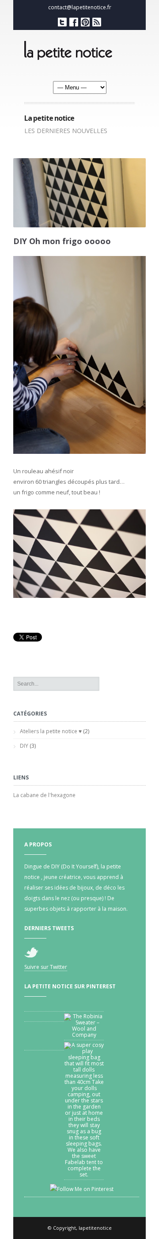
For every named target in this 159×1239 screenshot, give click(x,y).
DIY (24, 745)
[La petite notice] (79, 53)
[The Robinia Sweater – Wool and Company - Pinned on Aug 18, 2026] (84, 1025)
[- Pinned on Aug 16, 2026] (44, 1045)
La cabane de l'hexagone (44, 795)
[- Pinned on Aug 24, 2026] (44, 1006)
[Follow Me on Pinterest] (81, 1189)
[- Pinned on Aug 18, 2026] (44, 1016)
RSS (97, 22)
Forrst (85, 22)
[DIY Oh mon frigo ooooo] (84, 460)
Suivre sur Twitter (45, 967)
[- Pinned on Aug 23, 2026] (84, 1006)
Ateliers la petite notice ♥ (51, 731)
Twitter (62, 22)
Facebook (74, 22)
